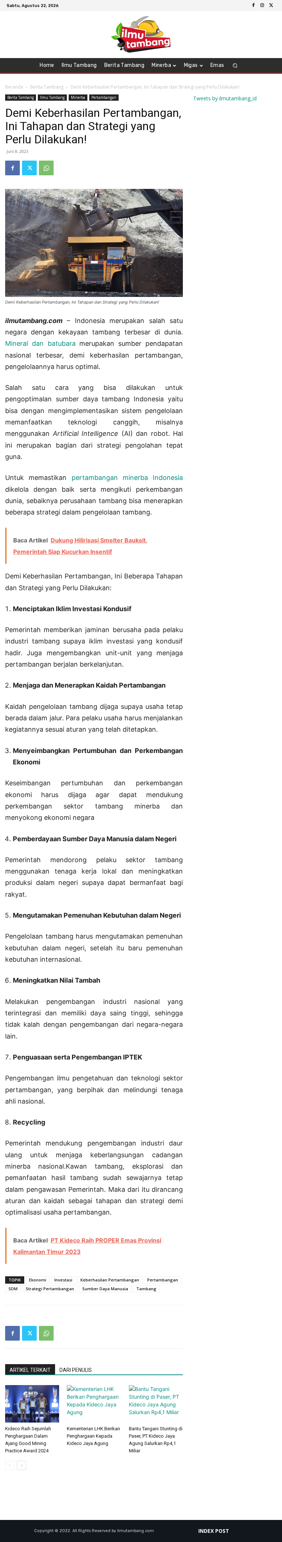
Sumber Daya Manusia (105, 1288)
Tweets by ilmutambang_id (225, 98)
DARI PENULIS (75, 1370)
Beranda (14, 87)
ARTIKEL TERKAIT (30, 1370)
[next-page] (21, 1465)
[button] (235, 65)
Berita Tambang (47, 87)
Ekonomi (37, 1280)
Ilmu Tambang (52, 97)
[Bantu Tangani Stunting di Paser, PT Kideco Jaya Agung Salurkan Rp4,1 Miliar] (156, 1403)
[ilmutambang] (141, 34)
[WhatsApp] (46, 168)
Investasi (63, 1280)
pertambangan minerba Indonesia (127, 477)
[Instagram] (262, 5)
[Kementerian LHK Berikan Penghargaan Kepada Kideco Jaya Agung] (94, 1403)
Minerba (78, 97)
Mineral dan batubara (40, 343)
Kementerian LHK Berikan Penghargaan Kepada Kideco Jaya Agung (93, 1436)
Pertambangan (103, 97)
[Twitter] (271, 5)
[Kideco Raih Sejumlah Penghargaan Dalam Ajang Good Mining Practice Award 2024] (32, 1403)
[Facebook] (253, 5)
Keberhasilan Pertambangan (109, 1280)
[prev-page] (9, 1465)
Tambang (146, 1288)
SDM (13, 1288)
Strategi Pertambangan (50, 1288)
